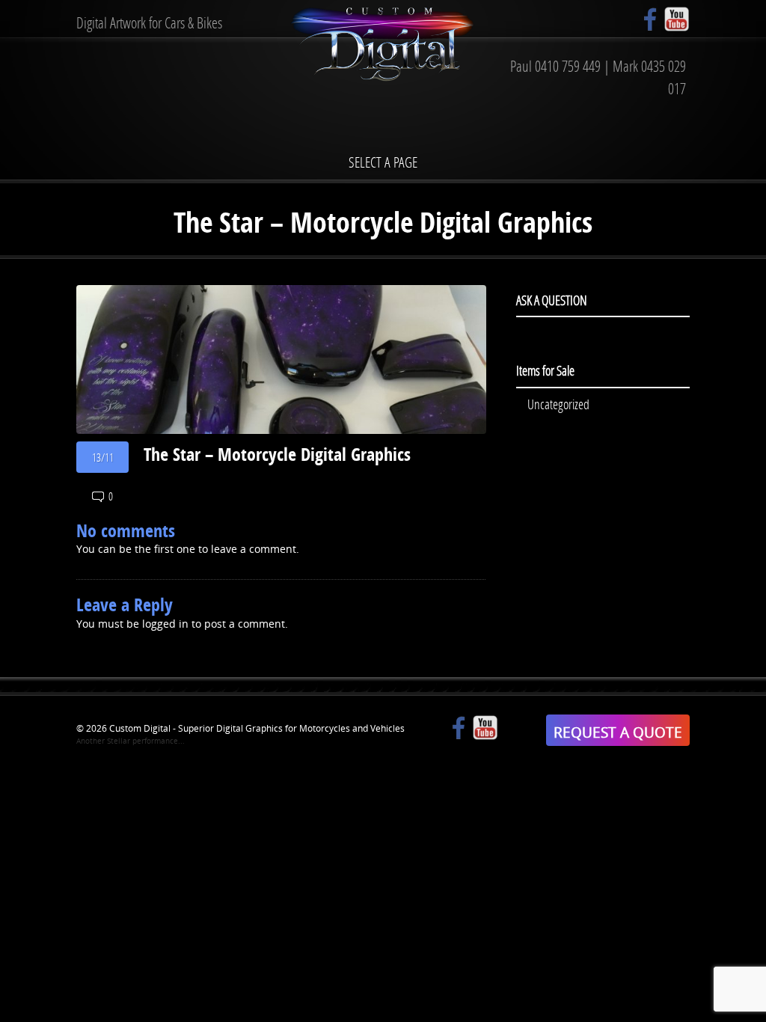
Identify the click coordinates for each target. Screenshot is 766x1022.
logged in (165, 623)
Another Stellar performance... (130, 740)
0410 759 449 (568, 66)
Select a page (383, 162)
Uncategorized (558, 404)
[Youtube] (677, 19)
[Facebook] (650, 19)
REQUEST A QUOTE (618, 732)
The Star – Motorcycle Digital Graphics (277, 454)
